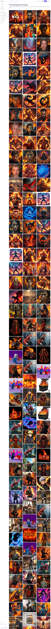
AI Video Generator (4, 15)
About (2, 627)
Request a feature (3, 628)
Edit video (3, 7)
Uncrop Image (3, 18)
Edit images (3, 8)
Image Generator (4, 12)
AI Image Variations (4, 13)
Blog (1, 627)
